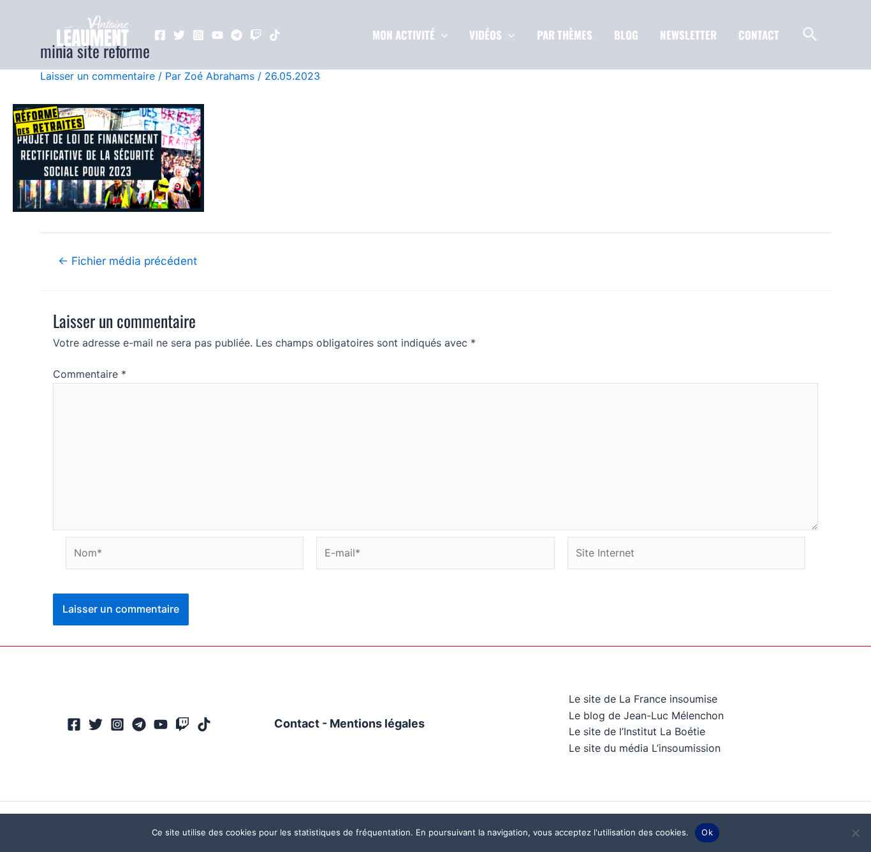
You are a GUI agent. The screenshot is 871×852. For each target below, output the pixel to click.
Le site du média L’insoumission (645, 748)
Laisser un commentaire (97, 76)
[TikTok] (275, 35)
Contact (296, 723)
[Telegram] (236, 35)
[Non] (855, 832)
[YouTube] (217, 35)
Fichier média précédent (127, 260)
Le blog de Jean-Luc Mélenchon (646, 715)
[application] (441, 35)
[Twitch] (255, 35)
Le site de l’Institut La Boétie (637, 731)
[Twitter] (179, 35)
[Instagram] (198, 35)
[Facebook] (160, 35)
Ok (707, 832)
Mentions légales (377, 723)
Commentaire (89, 374)
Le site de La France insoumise (643, 698)
